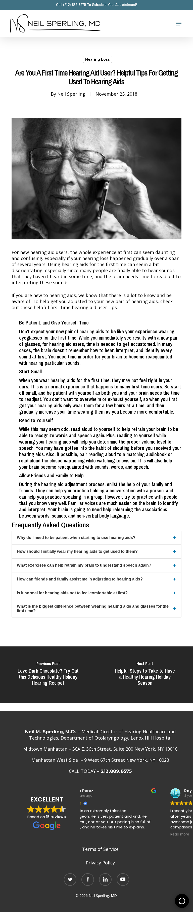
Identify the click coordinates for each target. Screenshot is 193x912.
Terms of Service (100, 849)
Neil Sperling (71, 94)
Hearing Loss (97, 59)
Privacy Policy (100, 863)
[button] (178, 23)
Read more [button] (96, 834)
